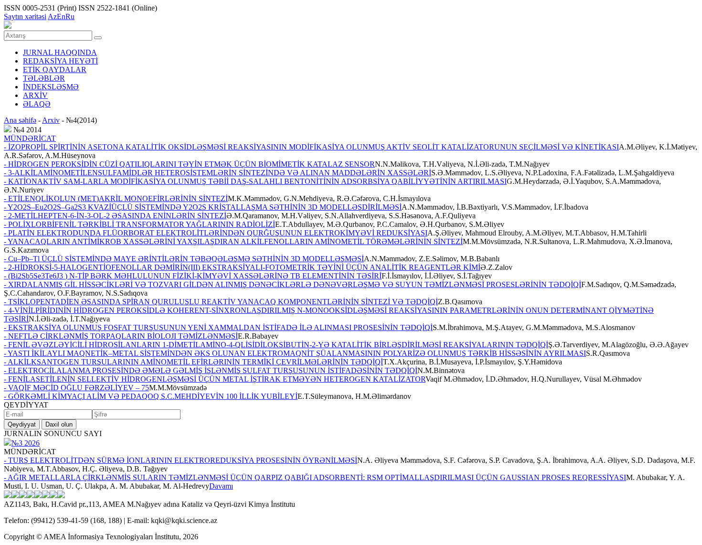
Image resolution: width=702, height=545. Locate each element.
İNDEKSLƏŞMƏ (51, 87)
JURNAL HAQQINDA (60, 52)
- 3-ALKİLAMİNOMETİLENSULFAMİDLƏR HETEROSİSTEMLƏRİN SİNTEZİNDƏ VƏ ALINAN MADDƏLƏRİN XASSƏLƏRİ (217, 173)
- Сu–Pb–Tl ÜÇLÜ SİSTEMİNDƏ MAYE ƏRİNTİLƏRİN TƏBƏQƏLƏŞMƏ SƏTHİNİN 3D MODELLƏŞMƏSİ (184, 259)
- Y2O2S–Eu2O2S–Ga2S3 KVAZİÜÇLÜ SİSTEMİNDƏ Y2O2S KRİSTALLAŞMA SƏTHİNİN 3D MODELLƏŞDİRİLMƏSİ (203, 207)
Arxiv (51, 120)
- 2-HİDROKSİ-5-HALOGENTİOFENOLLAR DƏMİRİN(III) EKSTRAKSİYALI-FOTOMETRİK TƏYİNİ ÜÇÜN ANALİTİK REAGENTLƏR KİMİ (242, 267)
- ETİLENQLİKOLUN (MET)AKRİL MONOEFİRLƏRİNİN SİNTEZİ (116, 198)
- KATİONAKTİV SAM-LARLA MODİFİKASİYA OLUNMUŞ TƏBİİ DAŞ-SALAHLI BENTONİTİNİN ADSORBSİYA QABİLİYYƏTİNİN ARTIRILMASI (255, 181)
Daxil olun (59, 424)
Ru (69, 16)
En (61, 16)
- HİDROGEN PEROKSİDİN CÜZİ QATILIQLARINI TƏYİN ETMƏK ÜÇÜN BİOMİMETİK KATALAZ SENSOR (189, 164)
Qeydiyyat (22, 424)
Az (52, 16)
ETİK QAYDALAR (54, 69)
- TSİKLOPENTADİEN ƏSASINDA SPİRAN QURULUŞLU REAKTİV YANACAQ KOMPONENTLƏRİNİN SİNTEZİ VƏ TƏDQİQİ (221, 302)
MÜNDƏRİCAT (30, 138)
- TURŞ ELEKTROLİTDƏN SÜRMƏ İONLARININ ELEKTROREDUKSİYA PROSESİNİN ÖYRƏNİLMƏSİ (180, 460)
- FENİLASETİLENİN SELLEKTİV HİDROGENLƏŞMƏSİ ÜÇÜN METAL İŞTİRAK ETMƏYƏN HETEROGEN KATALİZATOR (214, 379)
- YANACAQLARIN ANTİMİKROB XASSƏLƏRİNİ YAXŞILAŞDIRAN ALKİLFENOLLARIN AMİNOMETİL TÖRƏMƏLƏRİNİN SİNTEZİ (233, 241)
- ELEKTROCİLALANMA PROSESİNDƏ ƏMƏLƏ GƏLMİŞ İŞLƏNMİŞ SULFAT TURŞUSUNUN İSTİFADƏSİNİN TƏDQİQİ (210, 370)
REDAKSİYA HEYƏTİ (60, 61)
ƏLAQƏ (37, 104)
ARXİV (35, 95)
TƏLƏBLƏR (44, 78)
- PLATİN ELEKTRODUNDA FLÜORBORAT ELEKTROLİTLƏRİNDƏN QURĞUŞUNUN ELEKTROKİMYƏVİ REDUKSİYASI (215, 233)
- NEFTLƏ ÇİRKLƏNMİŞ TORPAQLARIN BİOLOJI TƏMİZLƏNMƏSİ (121, 336)
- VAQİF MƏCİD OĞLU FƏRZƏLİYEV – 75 (76, 388)
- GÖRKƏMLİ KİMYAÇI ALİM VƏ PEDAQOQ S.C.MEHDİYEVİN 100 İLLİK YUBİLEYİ (151, 396)
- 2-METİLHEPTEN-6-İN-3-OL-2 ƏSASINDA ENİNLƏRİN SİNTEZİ (115, 216)
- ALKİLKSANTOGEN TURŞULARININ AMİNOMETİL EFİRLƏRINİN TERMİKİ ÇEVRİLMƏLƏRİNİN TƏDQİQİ (193, 362)
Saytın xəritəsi (25, 16)
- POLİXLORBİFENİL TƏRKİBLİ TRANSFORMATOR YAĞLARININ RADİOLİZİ (139, 224)
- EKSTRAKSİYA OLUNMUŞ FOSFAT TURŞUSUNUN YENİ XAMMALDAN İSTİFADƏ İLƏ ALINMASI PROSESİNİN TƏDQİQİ (218, 327)
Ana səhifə (20, 120)
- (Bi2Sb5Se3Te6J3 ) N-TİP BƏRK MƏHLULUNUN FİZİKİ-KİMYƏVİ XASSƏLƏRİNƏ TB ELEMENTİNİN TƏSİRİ (193, 276)
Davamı (221, 486)
